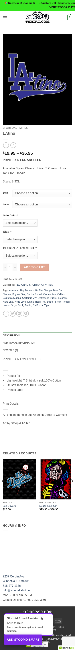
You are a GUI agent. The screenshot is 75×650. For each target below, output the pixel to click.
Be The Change (43, 290)
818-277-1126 (12, 585)
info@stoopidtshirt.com (17, 590)
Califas (61, 294)
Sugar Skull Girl (48, 506)
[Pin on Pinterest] (26, 314)
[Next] (72, 488)
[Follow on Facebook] (25, 612)
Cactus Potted (34, 294)
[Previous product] (13, 145)
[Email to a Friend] (19, 314)
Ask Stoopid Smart (23, 639)
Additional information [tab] (19, 342)
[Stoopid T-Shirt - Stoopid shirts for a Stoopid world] (38, 17)
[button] (5, 17)
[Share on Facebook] (6, 314)
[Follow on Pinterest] (49, 612)
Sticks (50, 301)
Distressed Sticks (47, 298)
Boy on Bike (18, 294)
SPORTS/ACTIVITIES (15, 128)
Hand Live (8, 301)
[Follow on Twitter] (37, 612)
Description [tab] (11, 335)
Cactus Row (49, 294)
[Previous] (3, 488)
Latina (30, 301)
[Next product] (6, 145)
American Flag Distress (21, 290)
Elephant (62, 298)
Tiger (47, 305)
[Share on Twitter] (13, 314)
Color (6, 204)
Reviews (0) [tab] (10, 350)
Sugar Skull (17, 305)
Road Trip (40, 301)
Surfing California (34, 305)
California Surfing (12, 298)
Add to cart (34, 267)
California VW (29, 298)
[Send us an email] (43, 612)
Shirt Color (10, 215)
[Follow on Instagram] (31, 612)
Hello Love (20, 301)
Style (5, 193)
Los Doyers (9, 506)
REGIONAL (21, 284)
